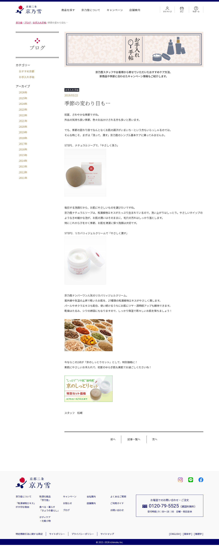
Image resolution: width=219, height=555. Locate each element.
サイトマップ (107, 533)
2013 (22, 166)
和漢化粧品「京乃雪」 (45, 498)
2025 (22, 98)
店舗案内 (134, 10)
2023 (22, 109)
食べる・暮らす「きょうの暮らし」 (49, 508)
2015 (22, 155)
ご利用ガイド (117, 503)
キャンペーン (115, 10)
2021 (22, 121)
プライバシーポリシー (83, 533)
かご (182, 11)
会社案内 (91, 496)
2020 (22, 126)
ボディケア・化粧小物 (45, 518)
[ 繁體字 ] (198, 533)
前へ (113, 439)
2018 (22, 138)
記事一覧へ (133, 439)
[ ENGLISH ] (175, 533)
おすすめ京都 (26, 71)
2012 (22, 172)
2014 (22, 161)
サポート (196, 11)
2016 (22, 149)
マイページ (167, 11)
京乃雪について (91, 10)
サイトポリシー (57, 533)
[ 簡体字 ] (187, 533)
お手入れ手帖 (26, 77)
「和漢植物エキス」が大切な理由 (26, 505)
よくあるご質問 (118, 496)
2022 (22, 115)
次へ (154, 439)
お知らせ (67, 503)
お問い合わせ (117, 510)
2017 (22, 144)
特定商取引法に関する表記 (29, 533)
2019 (22, 132)
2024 (22, 104)
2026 (22, 92)
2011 (22, 178)
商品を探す (68, 10)
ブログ (66, 510)
